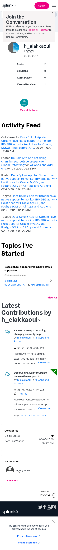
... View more (43, 362)
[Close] (53, 521)
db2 (23, 415)
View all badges (28, 110)
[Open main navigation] (54, 5)
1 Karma (22, 393)
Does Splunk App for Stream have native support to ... (28, 268)
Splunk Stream (37, 415)
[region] (29, 533)
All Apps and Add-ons (37, 185)
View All (52, 297)
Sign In (41, 5)
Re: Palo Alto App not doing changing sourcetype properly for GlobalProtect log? (23, 161)
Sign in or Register (38, 29)
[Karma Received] (24, 103)
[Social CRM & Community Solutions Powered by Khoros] (47, 494)
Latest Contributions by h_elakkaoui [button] (26, 312)
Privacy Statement (27, 536)
